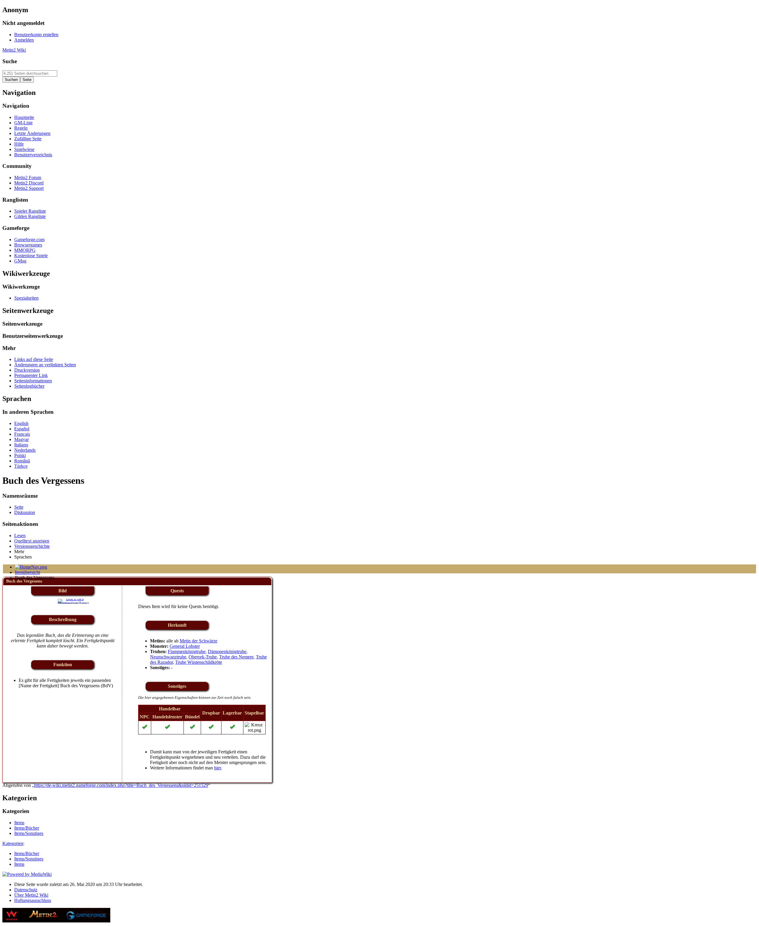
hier (217, 767)
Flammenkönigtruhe (186, 651)
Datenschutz (25, 889)
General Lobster (185, 646)
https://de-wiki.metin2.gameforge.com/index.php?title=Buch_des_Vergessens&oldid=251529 (121, 785)
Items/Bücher (26, 853)
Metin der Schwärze (198, 640)
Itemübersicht (27, 572)
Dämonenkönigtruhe (227, 651)
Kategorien (12, 843)
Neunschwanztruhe (168, 656)
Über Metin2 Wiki (31, 895)
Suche (9, 61)
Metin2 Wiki (14, 49)
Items (19, 864)
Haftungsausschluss (32, 900)
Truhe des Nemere (236, 656)
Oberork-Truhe (203, 656)
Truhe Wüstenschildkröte (198, 662)
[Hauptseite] (31, 566)
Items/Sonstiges (28, 858)
